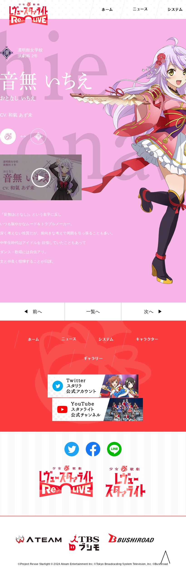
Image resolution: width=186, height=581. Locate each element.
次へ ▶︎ (153, 311)
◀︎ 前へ (33, 311)
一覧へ (93, 311)
